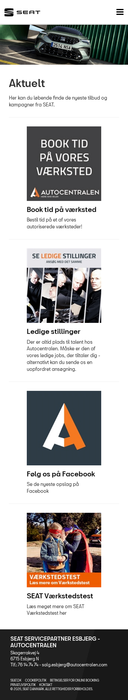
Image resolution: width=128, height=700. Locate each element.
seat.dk (15, 680)
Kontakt (45, 685)
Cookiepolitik (35, 680)
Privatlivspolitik (23, 685)
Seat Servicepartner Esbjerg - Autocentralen (55, 641)
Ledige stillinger (53, 331)
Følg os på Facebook (61, 474)
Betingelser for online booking (74, 680)
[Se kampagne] (64, 163)
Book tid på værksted (61, 209)
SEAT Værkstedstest (60, 595)
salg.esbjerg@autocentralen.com (74, 664)
